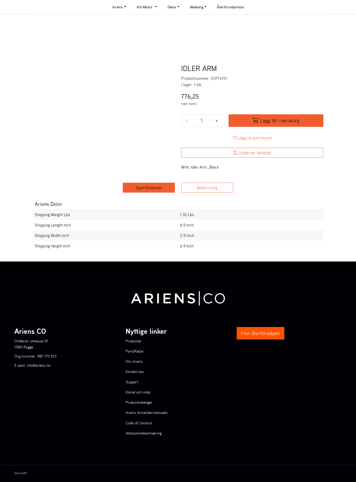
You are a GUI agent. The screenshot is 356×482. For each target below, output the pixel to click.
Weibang (196, 7)
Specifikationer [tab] (149, 188)
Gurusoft (20, 473)
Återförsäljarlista (230, 7)
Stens (171, 7)
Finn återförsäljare (260, 333)
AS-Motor (145, 7)
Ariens (117, 7)
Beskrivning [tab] (207, 188)
